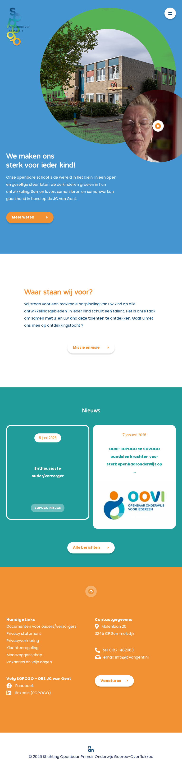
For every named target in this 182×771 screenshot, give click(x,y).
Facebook (24, 685)
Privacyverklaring (22, 640)
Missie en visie (86, 347)
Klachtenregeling (22, 647)
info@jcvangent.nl (132, 657)
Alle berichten (86, 547)
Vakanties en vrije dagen (29, 662)
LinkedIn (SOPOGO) (33, 693)
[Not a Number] (91, 748)
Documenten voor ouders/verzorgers (41, 626)
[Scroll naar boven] (91, 591)
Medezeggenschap (24, 655)
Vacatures (110, 680)
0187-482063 (121, 650)
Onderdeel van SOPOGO (20, 29)
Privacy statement (23, 633)
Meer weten (23, 217)
